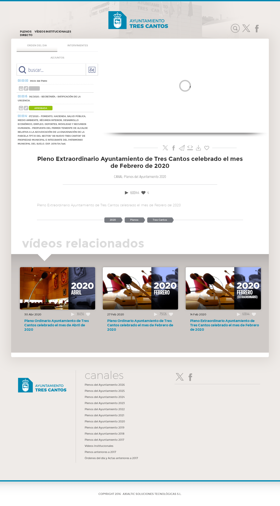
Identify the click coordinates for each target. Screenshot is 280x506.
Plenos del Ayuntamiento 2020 (105, 421)
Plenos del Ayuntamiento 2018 (104, 433)
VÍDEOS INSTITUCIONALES (53, 31)
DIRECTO (26, 35)
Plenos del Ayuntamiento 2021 (104, 415)
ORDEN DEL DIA (37, 45)
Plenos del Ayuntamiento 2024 (105, 397)
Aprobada (40, 108)
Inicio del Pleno (38, 81)
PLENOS (25, 31)
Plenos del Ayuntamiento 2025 (105, 390)
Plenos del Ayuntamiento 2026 (105, 384)
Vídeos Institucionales (99, 445)
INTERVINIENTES (77, 45)
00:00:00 (23, 81)
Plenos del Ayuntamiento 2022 (105, 409)
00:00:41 (22, 116)
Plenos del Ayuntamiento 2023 (105, 403)
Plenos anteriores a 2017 (100, 452)
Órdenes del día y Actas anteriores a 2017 (111, 458)
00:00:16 (22, 96)
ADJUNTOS (57, 57)
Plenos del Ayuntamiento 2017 (104, 439)
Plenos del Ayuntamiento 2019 (104, 427)
